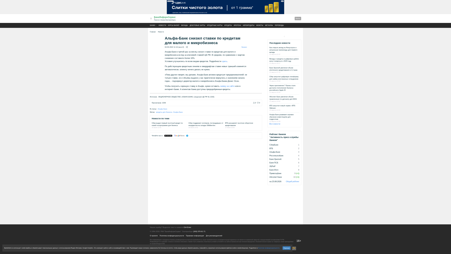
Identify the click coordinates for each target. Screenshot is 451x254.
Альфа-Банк (162, 109)
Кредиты (228, 25)
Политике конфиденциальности (268, 248)
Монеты (259, 25)
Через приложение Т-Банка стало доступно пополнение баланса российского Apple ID (282, 88)
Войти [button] (298, 18)
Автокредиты (248, 25)
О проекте (154, 236)
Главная (153, 32)
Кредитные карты (214, 25)
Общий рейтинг (292, 182)
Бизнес (244, 47)
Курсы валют (173, 25)
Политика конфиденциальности (172, 236)
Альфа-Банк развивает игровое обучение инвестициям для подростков (281, 117)
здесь (224, 61)
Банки (152, 25)
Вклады (184, 25)
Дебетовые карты (197, 25)
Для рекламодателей (214, 236)
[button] (151, 18)
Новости (162, 25)
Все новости (274, 124)
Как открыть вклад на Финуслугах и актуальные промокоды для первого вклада (283, 50)
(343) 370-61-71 (199, 231)
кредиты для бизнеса (164, 112)
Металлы (269, 25)
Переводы (279, 25)
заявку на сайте (227, 86)
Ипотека (237, 25)
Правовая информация (195, 236)
